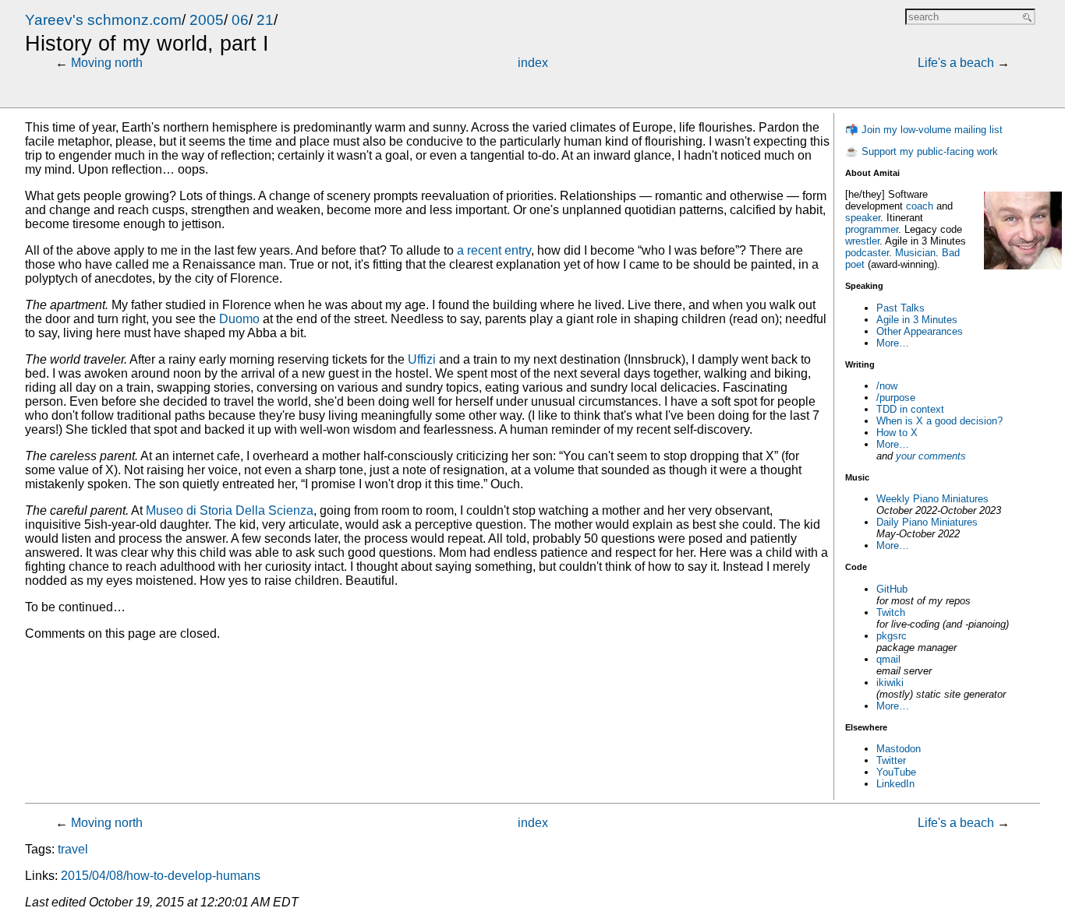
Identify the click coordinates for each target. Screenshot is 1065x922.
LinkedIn (895, 784)
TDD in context (910, 409)
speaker (862, 217)
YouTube (896, 772)
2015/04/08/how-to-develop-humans (160, 875)
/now (886, 386)
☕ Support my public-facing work (921, 151)
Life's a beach (956, 62)
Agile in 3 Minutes (916, 320)
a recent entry (494, 250)
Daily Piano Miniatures (927, 522)
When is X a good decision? (939, 421)
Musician (915, 253)
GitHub (892, 589)
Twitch (890, 612)
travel (73, 849)
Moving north (107, 62)
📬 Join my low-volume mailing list (924, 129)
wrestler (862, 241)
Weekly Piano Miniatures (932, 499)
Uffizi (422, 359)
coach (919, 206)
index (533, 62)
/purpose (895, 397)
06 (240, 20)
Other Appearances (919, 331)
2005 (206, 20)
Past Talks (900, 308)
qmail (888, 659)
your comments (931, 456)
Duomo (239, 319)
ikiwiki (890, 682)
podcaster (867, 253)
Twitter (891, 760)
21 (265, 20)
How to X (897, 432)
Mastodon (898, 749)
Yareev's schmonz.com (103, 20)
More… (892, 343)
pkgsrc (891, 636)
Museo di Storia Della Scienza (229, 510)
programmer (871, 229)
